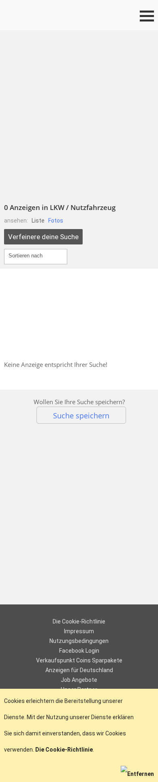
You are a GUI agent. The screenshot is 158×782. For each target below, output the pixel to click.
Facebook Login (79, 650)
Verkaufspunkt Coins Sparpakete (79, 660)
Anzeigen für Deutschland (79, 670)
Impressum (79, 631)
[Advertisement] (79, 113)
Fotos (55, 220)
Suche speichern (81, 415)
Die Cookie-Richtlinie (79, 621)
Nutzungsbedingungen (79, 641)
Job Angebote (79, 680)
